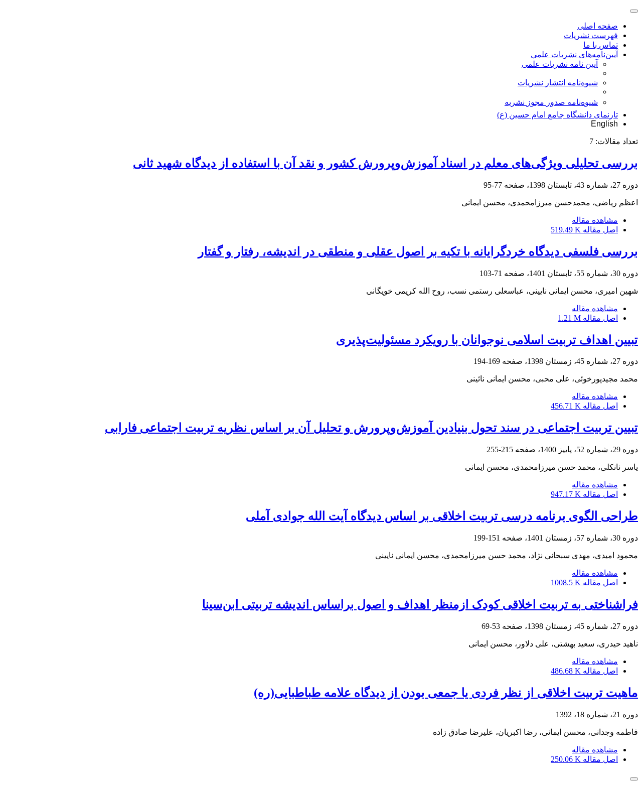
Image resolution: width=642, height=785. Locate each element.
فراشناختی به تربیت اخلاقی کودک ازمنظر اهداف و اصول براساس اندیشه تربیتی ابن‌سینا (420, 604)
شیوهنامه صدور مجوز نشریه (551, 102)
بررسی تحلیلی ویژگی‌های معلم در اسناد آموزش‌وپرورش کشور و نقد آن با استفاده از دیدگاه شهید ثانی (385, 163)
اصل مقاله (584, 229)
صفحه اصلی (597, 26)
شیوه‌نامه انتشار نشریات (558, 82)
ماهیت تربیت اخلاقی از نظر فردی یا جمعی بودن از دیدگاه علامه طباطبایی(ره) (446, 692)
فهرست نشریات (591, 35)
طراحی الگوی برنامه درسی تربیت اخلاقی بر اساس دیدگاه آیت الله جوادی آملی (442, 515)
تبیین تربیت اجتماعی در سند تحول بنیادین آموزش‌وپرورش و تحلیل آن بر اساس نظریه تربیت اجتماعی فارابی (371, 427)
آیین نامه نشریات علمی (560, 64)
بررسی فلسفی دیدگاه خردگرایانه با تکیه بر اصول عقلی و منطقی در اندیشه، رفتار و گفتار (418, 251)
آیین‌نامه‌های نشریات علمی (574, 54)
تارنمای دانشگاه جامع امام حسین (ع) (557, 114)
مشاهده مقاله (595, 220)
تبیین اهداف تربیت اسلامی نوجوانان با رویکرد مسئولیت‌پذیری (487, 339)
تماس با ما (600, 45)
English (604, 123)
